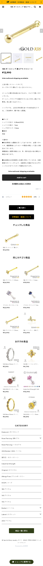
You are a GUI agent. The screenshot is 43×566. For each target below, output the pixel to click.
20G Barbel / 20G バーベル (12, 451)
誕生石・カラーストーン (10, 457)
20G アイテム (6, 521)
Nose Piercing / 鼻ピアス (10, 438)
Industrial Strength (8, 464)
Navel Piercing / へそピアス (11, 445)
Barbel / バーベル (8, 508)
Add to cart (21, 178)
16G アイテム (6, 495)
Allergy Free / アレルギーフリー (13, 476)
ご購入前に (21, 208)
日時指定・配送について (21, 217)
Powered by (19, 546)
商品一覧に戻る (21, 531)
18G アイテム (6, 489)
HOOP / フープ (7, 483)
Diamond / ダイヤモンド (10, 432)
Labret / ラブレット (9, 514)
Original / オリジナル (9, 470)
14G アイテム (6, 502)
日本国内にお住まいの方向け (21, 184)
